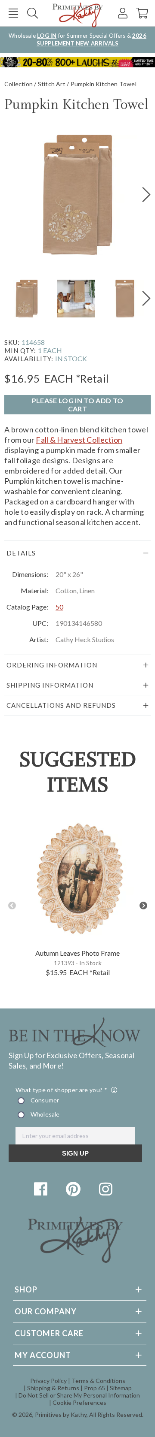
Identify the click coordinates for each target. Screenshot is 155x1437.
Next (143, 905)
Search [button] (32, 13)
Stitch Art (51, 84)
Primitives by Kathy (61, 1414)
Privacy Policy (48, 1380)
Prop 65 (94, 1388)
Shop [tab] (26, 1289)
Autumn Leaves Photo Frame (77, 953)
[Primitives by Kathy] (75, 1260)
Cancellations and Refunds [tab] (61, 705)
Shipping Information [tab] (49, 685)
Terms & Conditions (98, 1380)
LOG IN (46, 35)
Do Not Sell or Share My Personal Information (79, 1395)
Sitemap (121, 1388)
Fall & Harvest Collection (79, 439)
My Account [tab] (43, 1355)
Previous (11, 905)
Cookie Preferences (79, 1402)
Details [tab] (21, 553)
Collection (18, 84)
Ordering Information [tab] (51, 665)
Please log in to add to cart (77, 404)
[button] (13, 13)
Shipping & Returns (53, 1388)
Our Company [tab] (46, 1311)
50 (59, 607)
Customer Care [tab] (49, 1333)
